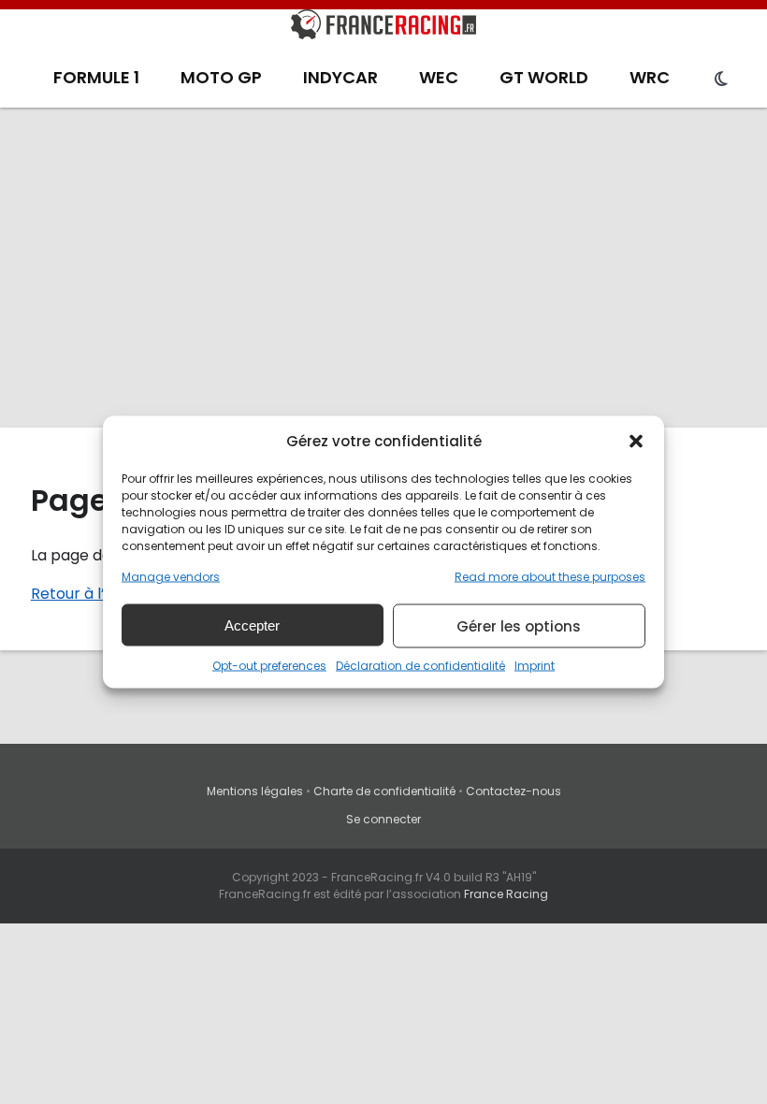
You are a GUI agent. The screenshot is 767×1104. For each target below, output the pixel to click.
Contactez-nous (513, 791)
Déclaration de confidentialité (420, 666)
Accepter (252, 624)
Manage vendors (171, 577)
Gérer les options (518, 625)
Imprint (534, 666)
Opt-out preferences (269, 666)
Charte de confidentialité (384, 791)
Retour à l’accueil (94, 593)
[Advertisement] (383, 267)
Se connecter (383, 819)
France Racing (506, 894)
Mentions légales (255, 791)
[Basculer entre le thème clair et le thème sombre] (721, 79)
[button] (636, 440)
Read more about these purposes (550, 577)
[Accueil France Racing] (383, 28)
